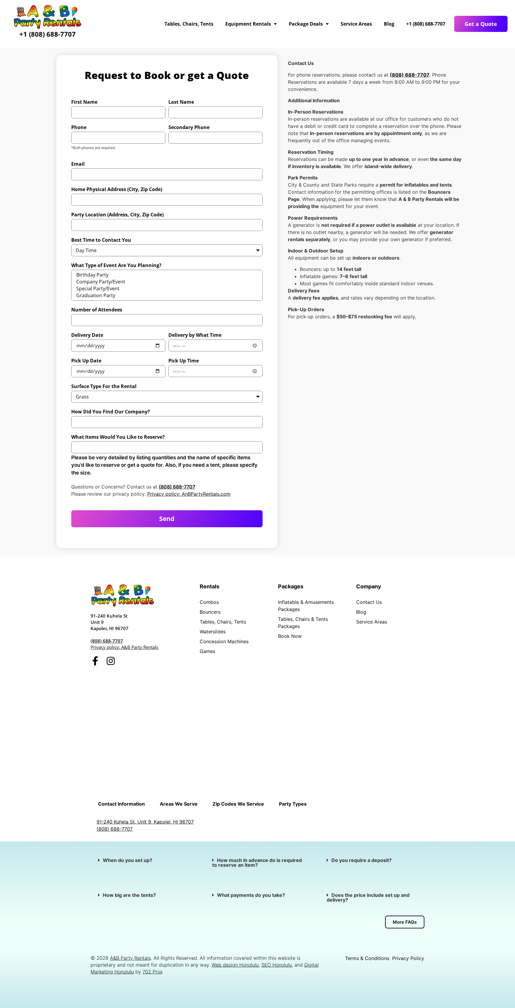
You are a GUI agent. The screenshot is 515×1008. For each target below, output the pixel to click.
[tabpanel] (257, 825)
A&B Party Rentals (130, 958)
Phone (78, 128)
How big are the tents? (129, 895)
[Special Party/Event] (166, 288)
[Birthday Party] (166, 275)
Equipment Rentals (248, 24)
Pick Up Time (183, 361)
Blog (389, 24)
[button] (143, 860)
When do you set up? (127, 860)
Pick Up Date (86, 361)
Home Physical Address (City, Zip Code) (116, 190)
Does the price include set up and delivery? (368, 897)
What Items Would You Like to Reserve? (118, 437)
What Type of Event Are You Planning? (116, 266)
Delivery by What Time (194, 335)
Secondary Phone (189, 128)
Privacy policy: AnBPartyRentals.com (188, 494)
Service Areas (356, 24)
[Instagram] (110, 661)
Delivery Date (87, 335)
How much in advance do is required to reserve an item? (257, 862)
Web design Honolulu (235, 965)
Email (78, 164)
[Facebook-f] (95, 661)
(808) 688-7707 (177, 487)
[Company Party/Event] (166, 281)
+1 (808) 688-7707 (47, 34)
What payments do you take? (251, 895)
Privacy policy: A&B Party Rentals (124, 647)
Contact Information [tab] (121, 804)
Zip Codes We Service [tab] (238, 804)
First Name (84, 102)
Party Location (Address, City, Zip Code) (117, 215)
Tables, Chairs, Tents (189, 24)
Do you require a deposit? (361, 860)
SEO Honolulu (276, 965)
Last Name (181, 102)
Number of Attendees (96, 310)
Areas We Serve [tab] (179, 804)
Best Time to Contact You (101, 240)
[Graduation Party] (166, 295)
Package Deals (306, 24)
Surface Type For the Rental (103, 387)
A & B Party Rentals (306, 694)
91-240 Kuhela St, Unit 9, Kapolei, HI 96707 (145, 822)
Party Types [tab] (293, 804)
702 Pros (152, 972)
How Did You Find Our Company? (110, 412)
